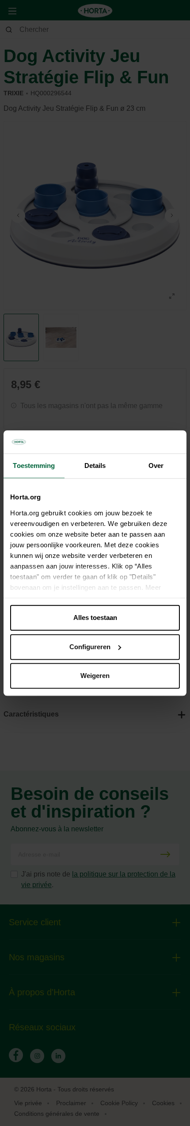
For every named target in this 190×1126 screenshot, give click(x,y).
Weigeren (95, 675)
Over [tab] (155, 465)
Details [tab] (95, 465)
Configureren (89, 647)
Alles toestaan (95, 617)
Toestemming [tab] (34, 465)
